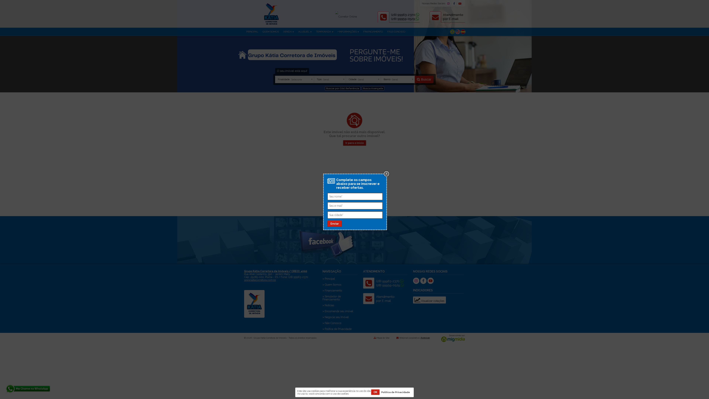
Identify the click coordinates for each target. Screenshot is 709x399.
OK (375, 392)
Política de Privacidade (395, 392)
